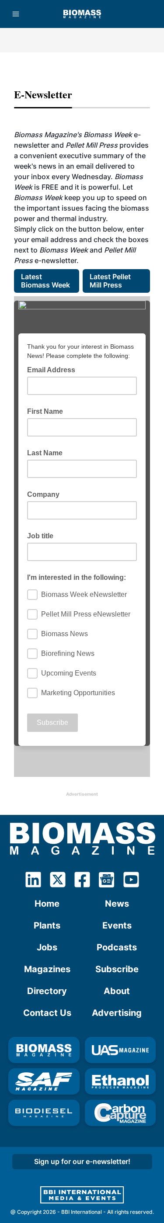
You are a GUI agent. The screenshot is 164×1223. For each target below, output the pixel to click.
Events (117, 925)
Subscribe (117, 969)
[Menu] (15, 14)
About (117, 991)
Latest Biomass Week (45, 280)
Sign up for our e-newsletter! (82, 1161)
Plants (47, 925)
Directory (47, 991)
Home (47, 903)
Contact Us (47, 1013)
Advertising (117, 1013)
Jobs (47, 947)
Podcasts (117, 947)
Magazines (47, 969)
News (117, 903)
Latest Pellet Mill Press (111, 280)
